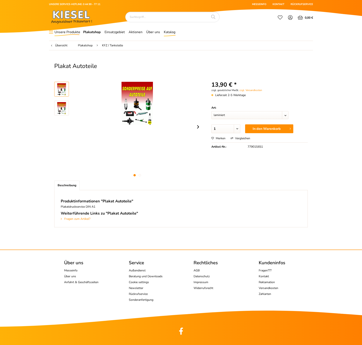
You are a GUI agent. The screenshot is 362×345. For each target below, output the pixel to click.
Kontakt (264, 276)
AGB (197, 270)
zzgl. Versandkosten (250, 90)
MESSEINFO (259, 4)
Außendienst (137, 270)
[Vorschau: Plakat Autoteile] (61, 108)
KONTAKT (278, 4)
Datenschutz (202, 276)
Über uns (70, 276)
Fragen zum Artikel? (76, 219)
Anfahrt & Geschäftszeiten (81, 282)
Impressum (201, 282)
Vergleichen (242, 138)
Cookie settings (139, 282)
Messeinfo (71, 270)
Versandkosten (268, 288)
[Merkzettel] (280, 18)
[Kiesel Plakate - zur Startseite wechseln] (71, 17)
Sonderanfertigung (141, 300)
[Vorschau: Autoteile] (61, 89)
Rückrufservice (138, 294)
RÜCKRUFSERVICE (302, 4)
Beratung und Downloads (146, 276)
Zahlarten (265, 294)
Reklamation (267, 282)
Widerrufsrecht (203, 288)
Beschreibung (67, 185)
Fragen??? (265, 270)
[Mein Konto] (290, 18)
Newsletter (136, 288)
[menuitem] (280, 18)
